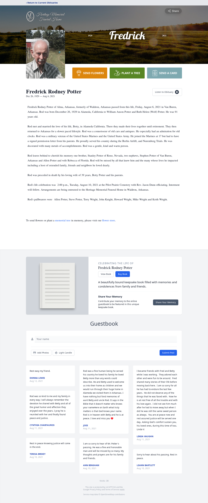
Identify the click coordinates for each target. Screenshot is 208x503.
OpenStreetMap (107, 494)
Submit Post (168, 352)
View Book (106, 274)
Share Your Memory (166, 302)
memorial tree (63, 220)
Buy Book (122, 274)
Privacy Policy (95, 489)
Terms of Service (112, 489)
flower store (108, 220)
